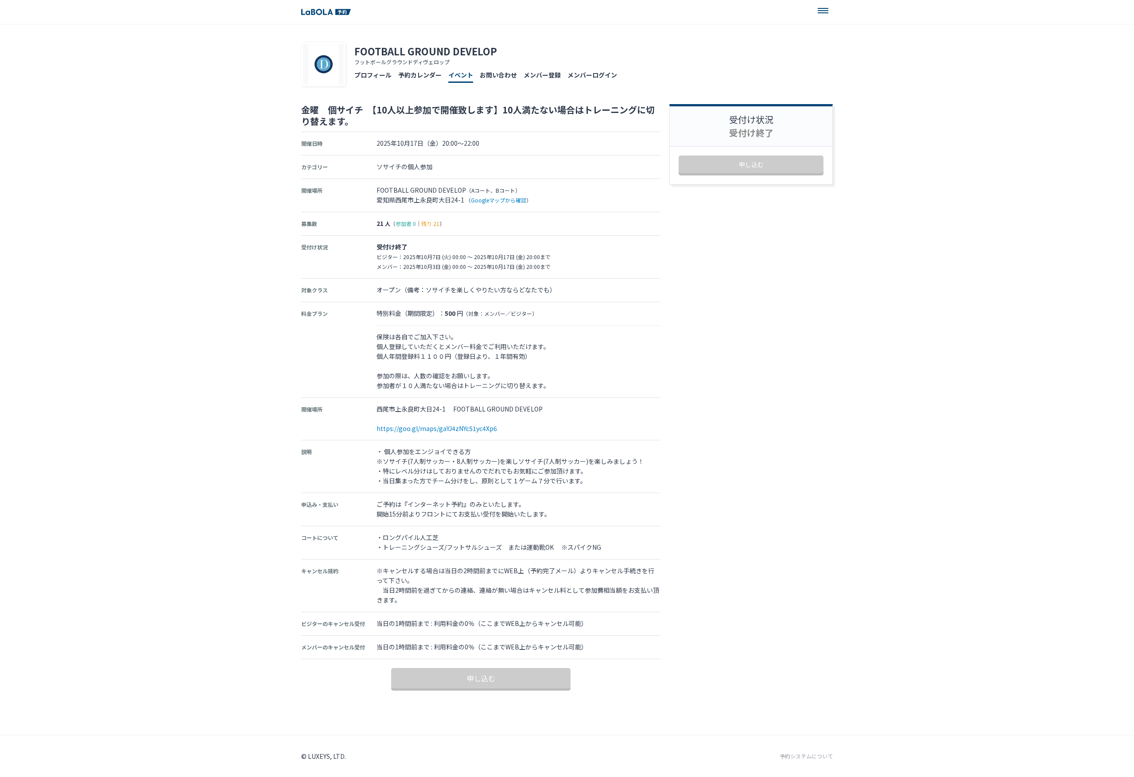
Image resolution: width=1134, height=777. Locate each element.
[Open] (823, 10)
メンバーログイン (592, 74)
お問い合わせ (498, 74)
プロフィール (373, 74)
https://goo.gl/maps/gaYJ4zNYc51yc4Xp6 (437, 428)
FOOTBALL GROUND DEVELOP (425, 51)
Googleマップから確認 (498, 200)
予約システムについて (806, 756)
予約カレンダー (420, 74)
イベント (460, 74)
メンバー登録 (542, 74)
